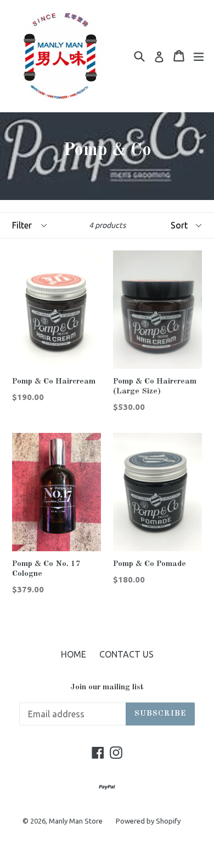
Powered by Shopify (148, 821)
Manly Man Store (76, 821)
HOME (73, 654)
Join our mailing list (107, 687)
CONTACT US (126, 654)
